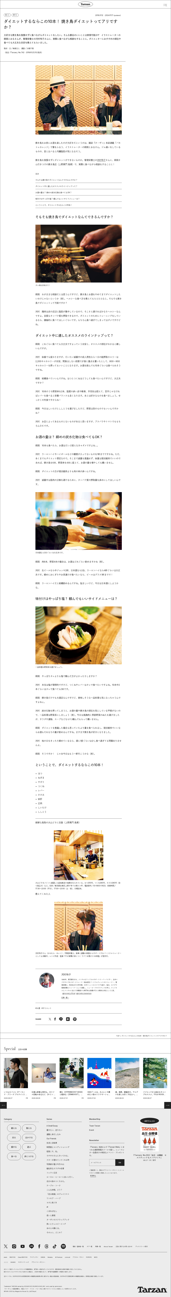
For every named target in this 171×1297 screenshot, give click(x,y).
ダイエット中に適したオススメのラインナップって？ (56, 186)
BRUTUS (12, 1257)
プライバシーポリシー (38, 1262)
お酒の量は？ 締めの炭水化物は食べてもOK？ (53, 192)
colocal (67, 1257)
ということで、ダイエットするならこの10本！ (53, 205)
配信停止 (93, 1176)
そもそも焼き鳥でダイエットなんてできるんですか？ (56, 180)
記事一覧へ (65, 998)
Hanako (50, 1257)
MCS (95, 1257)
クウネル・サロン (78, 1257)
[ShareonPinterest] (75, 1019)
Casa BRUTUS (22, 1257)
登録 (120, 1162)
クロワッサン (34, 1257)
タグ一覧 (89, 1246)
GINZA (43, 1257)
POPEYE (89, 1257)
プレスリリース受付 (141, 1246)
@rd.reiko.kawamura (83, 993)
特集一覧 (98, 1246)
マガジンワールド (23, 1262)
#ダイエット (46, 1008)
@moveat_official (68, 993)
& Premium (58, 1257)
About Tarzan (108, 1246)
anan (5, 1257)
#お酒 (37, 1008)
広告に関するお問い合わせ (124, 1246)
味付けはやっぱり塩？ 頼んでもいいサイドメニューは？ (57, 199)
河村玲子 (101, 160)
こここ (6, 1262)
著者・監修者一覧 (78, 1246)
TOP (118, 1036)
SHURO (13, 1262)
